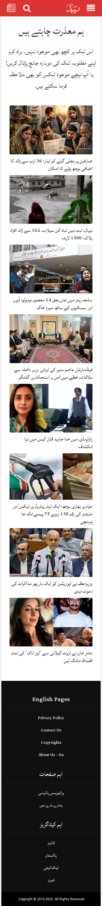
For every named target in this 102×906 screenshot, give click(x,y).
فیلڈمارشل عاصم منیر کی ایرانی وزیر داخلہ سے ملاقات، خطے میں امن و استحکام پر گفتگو (53, 373)
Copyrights (51, 742)
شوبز (51, 880)
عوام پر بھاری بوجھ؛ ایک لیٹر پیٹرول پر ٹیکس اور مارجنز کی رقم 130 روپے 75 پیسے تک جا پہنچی (52, 513)
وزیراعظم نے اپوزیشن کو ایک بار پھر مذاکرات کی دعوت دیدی (51, 587)
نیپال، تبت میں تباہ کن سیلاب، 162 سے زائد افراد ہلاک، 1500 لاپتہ (51, 234)
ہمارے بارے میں (51, 805)
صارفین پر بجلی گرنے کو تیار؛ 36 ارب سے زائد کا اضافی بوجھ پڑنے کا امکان (51, 164)
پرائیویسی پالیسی (51, 793)
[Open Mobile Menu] (91, 8)
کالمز (51, 843)
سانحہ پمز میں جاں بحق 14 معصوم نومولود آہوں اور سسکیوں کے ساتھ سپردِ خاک (52, 303)
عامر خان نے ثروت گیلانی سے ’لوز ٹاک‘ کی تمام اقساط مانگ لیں (51, 656)
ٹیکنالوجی (51, 868)
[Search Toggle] (27, 8)
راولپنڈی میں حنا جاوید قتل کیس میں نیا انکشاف (58, 442)
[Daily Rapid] (73, 8)
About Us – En (51, 755)
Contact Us (51, 730)
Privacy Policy (51, 718)
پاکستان (51, 855)
